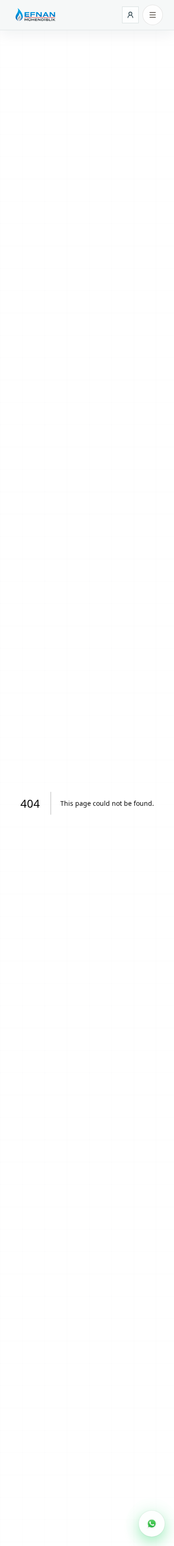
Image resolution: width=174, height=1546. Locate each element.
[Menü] (152, 15)
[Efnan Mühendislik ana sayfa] (34, 15)
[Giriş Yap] (130, 15)
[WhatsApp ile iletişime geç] (152, 1524)
